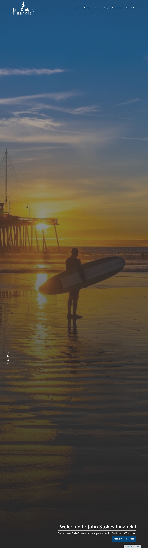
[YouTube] (8, 360)
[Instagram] (8, 363)
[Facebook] (8, 352)
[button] (78, 8)
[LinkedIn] (8, 356)
